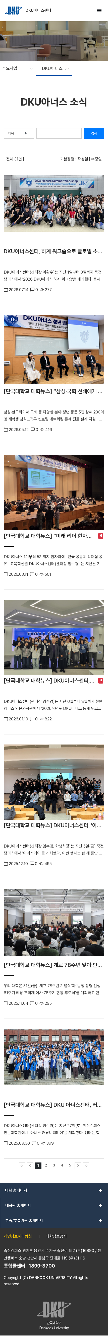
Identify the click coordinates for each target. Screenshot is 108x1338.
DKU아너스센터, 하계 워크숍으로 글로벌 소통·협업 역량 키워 (54, 251)
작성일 (82, 159)
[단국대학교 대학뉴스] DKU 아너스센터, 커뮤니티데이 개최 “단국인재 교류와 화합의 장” (53, 1105)
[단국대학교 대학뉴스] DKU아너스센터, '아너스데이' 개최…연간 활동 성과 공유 (53, 825)
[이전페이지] (30, 1165)
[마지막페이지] (86, 1165)
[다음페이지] (78, 1165)
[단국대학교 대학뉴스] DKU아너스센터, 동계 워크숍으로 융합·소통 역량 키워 (47, 680)
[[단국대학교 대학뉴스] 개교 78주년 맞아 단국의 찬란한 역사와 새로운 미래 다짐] (54, 924)
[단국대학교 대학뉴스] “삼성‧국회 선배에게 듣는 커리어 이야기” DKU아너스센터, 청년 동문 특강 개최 (53, 391)
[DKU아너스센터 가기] (14, 11)
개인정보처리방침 (18, 1236)
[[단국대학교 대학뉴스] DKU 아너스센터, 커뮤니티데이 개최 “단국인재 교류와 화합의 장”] (54, 1064)
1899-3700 (42, 1266)
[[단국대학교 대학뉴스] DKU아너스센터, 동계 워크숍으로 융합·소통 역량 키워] (54, 637)
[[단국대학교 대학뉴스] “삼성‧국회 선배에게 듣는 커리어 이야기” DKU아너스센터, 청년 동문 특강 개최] (54, 350)
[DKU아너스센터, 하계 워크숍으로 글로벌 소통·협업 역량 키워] (54, 210)
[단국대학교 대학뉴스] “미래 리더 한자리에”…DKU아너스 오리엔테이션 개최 (48, 536)
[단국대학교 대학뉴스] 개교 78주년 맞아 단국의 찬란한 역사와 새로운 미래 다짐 (53, 965)
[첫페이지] (22, 1165)
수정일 (96, 159)
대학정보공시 (56, 1236)
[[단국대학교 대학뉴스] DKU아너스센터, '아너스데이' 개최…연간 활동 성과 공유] (54, 782)
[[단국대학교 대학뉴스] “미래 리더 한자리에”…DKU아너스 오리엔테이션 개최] (54, 492)
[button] (15, 68)
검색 (94, 133)
